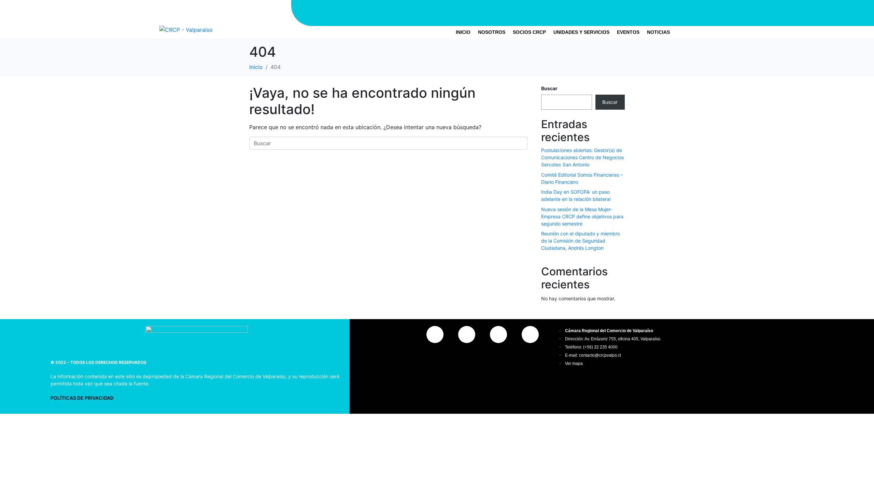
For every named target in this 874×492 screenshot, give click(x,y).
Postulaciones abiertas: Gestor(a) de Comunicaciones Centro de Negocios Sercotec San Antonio (582, 157)
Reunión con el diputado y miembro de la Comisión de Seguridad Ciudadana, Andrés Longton (580, 241)
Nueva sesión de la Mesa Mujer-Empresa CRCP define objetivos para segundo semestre (582, 216)
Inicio (463, 32)
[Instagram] (541, 11)
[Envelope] (623, 11)
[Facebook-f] (562, 11)
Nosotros (491, 32)
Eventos (628, 32)
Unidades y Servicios (581, 32)
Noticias (658, 32)
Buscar (549, 88)
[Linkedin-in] (603, 11)
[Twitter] (582, 11)
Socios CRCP (529, 32)
